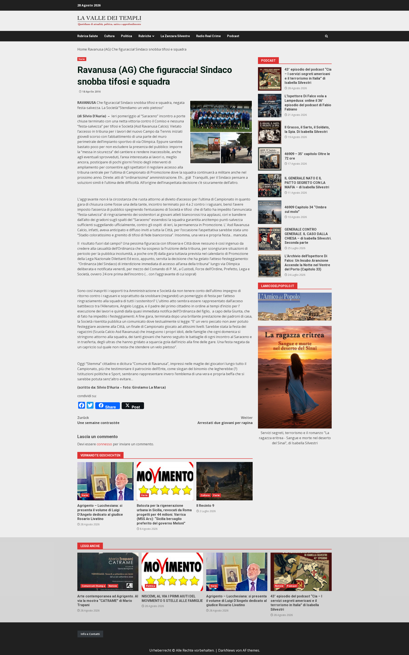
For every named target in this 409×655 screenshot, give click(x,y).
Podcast (233, 36)
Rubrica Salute (87, 36)
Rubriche (144, 36)
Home (82, 49)
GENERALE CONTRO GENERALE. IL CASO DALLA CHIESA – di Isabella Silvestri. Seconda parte (269, 239)
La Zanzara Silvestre (175, 36)
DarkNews (226, 650)
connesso (104, 444)
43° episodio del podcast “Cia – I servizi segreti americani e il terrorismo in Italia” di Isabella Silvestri (269, 79)
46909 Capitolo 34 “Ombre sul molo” (269, 212)
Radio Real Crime (208, 36)
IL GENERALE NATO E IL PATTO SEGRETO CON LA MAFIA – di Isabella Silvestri (269, 185)
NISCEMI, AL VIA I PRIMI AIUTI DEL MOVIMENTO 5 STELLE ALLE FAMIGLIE (172, 572)
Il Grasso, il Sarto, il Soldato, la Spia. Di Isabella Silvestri (269, 132)
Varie (82, 59)
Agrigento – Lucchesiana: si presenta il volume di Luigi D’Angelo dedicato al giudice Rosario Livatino (105, 481)
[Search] (326, 36)
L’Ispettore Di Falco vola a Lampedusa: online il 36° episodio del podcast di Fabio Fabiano (269, 105)
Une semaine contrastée (98, 420)
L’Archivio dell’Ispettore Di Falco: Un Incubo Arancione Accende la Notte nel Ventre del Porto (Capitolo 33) (269, 265)
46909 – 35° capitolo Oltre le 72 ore (269, 159)
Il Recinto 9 (224, 481)
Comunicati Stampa (93, 585)
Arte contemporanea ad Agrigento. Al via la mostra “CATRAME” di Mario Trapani (107, 572)
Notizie (113, 585)
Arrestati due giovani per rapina (225, 420)
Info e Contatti (90, 634)
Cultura (109, 36)
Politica (126, 36)
